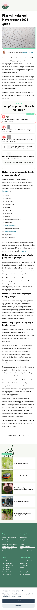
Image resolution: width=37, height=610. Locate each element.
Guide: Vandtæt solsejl (9, 542)
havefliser (5, 191)
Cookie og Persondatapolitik (27, 572)
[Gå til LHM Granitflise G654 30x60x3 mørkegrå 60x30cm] (18, 128)
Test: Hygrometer (8, 565)
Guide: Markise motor (9, 540)
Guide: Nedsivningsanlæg (9, 544)
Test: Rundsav (6, 574)
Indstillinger (18, 605)
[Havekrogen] (5, 5)
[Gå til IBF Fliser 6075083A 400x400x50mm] (18, 118)
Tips (21, 548)
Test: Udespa (6, 567)
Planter (22, 544)
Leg (21, 542)
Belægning (23, 537)
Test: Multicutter (7, 572)
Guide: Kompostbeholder (9, 537)
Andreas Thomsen (27, 52)
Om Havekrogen (25, 574)
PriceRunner (19, 162)
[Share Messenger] (28, 436)
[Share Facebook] (19, 436)
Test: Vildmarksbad (8, 561)
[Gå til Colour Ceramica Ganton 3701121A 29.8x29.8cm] (18, 138)
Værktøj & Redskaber (27, 551)
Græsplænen (24, 540)
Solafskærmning (25, 546)
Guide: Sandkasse (7, 548)
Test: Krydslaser (7, 563)
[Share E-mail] (23, 436)
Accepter (18, 601)
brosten (23, 251)
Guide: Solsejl (6, 551)
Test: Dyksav (6, 570)
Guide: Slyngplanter (8, 546)
